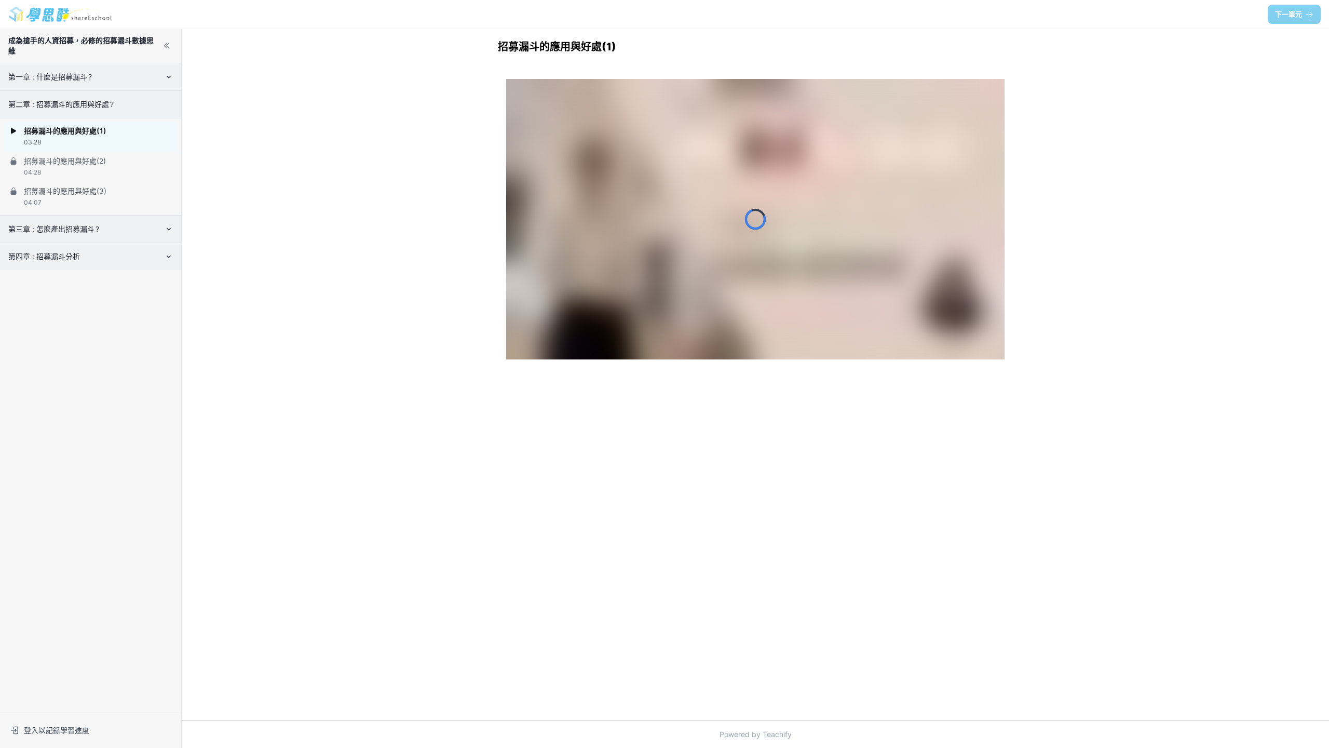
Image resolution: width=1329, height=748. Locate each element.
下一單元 (1288, 14)
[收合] (166, 45)
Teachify (777, 734)
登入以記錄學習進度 (56, 730)
